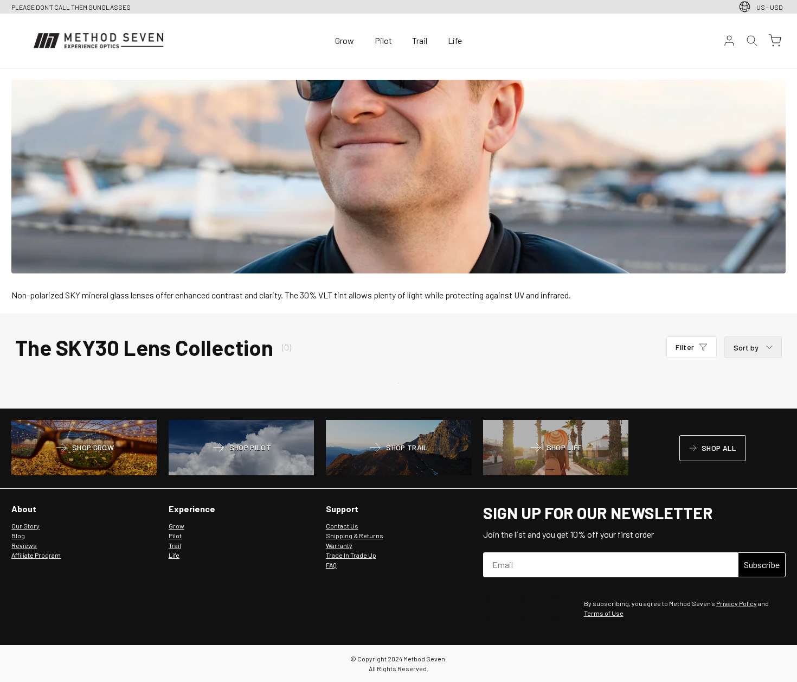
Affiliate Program (36, 555)
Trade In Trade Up (351, 555)
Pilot (383, 40)
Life (455, 40)
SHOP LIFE (555, 449)
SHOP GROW (84, 449)
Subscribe (762, 564)
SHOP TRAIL (398, 449)
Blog (18, 535)
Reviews (24, 545)
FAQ (331, 565)
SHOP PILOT (241, 449)
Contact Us (342, 526)
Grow (344, 40)
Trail (419, 40)
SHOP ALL (712, 449)
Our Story (25, 526)
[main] (398, 238)
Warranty (339, 545)
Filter (684, 348)
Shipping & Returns (354, 535)
